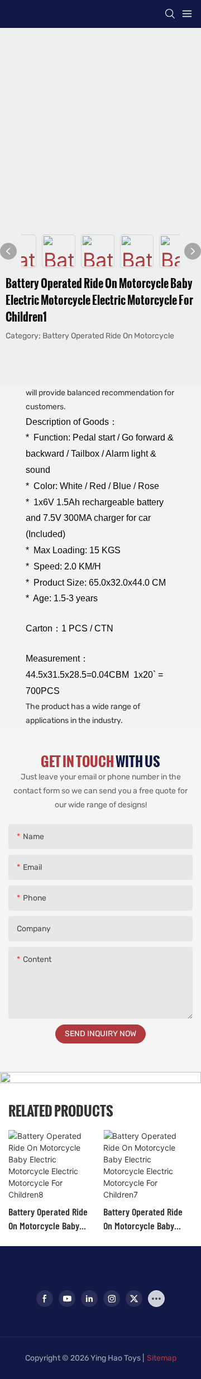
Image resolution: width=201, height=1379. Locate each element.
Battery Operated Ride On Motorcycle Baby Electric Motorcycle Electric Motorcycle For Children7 (145, 1219)
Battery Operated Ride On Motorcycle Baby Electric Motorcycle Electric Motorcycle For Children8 (50, 1219)
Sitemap (161, 1358)
